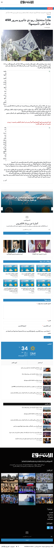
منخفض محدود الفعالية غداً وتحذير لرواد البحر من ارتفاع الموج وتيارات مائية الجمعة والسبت (11, 290)
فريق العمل (50, 519)
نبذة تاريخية (50, 514)
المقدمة (51, 512)
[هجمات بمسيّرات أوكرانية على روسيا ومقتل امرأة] (47, 376)
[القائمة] (2, 2)
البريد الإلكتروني (46, 326)
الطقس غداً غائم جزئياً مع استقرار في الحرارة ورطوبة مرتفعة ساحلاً (27, 198)
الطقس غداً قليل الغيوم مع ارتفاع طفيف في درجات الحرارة (44, 274)
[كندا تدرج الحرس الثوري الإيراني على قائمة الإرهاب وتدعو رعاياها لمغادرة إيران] (47, 394)
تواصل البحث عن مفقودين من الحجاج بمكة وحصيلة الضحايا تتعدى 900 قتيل (26, 386)
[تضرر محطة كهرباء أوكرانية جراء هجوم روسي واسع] (47, 369)
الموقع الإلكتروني (22, 326)
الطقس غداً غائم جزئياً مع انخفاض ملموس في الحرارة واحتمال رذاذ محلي (44, 290)
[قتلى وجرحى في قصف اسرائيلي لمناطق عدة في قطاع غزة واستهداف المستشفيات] (44, 488)
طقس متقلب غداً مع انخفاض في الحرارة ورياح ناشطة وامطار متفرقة (27, 290)
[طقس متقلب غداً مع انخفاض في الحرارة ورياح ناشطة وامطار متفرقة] (27, 283)
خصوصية (12, 546)
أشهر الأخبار (14, 362)
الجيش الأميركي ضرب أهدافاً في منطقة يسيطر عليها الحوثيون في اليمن (27, 426)
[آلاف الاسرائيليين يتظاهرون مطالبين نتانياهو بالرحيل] (9, 499)
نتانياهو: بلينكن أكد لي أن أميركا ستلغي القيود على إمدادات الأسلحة (28, 438)
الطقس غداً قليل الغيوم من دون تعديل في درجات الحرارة (28, 274)
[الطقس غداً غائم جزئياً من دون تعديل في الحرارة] (10, 268)
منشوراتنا (50, 517)
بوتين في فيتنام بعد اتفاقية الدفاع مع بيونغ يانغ (33, 380)
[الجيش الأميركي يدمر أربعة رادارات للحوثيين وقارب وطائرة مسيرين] (27, 499)
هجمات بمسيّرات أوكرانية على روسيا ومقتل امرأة (32, 374)
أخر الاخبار (40, 362)
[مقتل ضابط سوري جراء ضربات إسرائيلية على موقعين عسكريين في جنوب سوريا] (47, 434)
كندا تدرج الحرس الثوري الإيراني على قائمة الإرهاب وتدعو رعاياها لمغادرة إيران (26, 392)
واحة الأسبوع (37, 12)
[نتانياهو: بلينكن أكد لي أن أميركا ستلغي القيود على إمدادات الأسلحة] (47, 440)
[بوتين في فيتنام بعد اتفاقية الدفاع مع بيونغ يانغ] (47, 382)
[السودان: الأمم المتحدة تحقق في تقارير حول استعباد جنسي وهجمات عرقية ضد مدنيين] (9, 487)
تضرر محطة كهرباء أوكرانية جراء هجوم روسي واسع (31, 367)
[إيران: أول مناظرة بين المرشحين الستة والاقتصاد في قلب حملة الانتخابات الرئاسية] (27, 488)
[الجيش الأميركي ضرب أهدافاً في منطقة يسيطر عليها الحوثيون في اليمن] (47, 428)
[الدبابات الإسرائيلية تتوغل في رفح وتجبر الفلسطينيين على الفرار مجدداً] (9, 478)
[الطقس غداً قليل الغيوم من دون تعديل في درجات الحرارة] (27, 268)
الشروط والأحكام (5, 546)
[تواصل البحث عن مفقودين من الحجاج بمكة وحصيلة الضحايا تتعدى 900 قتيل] (47, 388)
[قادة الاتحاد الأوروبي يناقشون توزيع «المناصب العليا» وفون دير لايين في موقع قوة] (44, 499)
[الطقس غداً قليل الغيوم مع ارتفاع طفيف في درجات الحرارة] (43, 268)
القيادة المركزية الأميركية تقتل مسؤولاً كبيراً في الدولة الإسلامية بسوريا (31, 8)
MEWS (31, 546)
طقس (27, 192)
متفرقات (31, 12)
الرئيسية (48, 12)
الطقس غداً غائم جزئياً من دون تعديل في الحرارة (12, 274)
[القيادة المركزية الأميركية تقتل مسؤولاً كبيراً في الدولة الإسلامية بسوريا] (27, 478)
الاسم (49, 320)
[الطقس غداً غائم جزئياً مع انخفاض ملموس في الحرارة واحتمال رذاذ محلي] (43, 283)
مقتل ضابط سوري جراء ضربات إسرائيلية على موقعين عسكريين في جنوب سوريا (25, 432)
